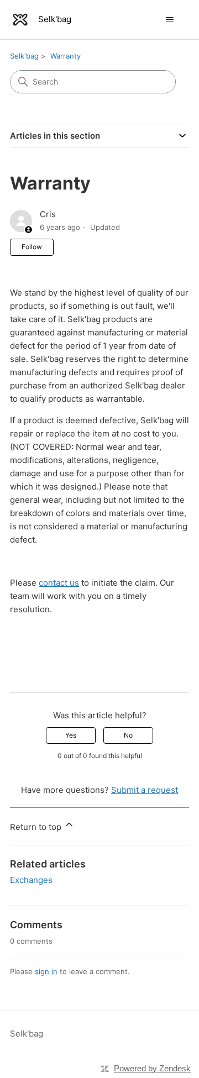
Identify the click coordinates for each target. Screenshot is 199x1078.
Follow (32, 247)
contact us (59, 582)
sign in (46, 971)
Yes (70, 735)
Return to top (37, 827)
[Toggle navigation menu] (169, 20)
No (128, 735)
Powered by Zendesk (152, 1068)
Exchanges (31, 880)
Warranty (65, 55)
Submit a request (144, 790)
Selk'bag (24, 55)
